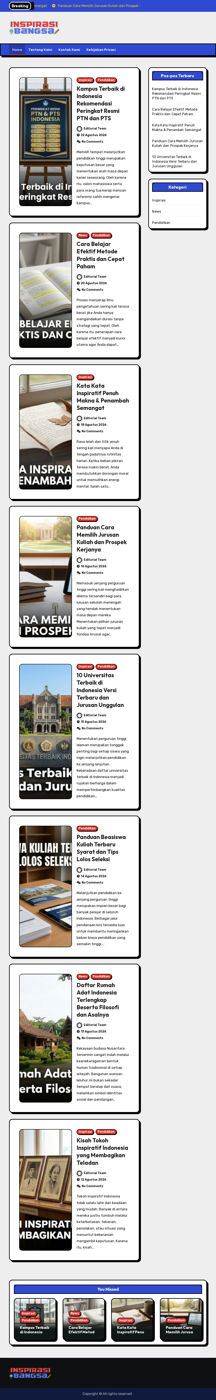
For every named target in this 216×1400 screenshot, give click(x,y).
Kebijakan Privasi (101, 49)
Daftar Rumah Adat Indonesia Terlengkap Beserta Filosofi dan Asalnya (98, 999)
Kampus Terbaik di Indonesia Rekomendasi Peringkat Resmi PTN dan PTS (101, 103)
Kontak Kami (69, 49)
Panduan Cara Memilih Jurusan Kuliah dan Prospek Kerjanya (102, 538)
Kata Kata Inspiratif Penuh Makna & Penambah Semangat (103, 396)
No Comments (92, 141)
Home (17, 49)
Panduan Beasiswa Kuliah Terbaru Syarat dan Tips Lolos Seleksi (101, 848)
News (83, 235)
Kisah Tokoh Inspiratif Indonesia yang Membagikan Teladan (102, 1151)
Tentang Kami (40, 49)
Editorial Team (95, 128)
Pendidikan (106, 80)
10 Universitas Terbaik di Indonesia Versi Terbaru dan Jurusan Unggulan (100, 690)
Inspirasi (85, 80)
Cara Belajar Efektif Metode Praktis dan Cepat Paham (100, 255)
